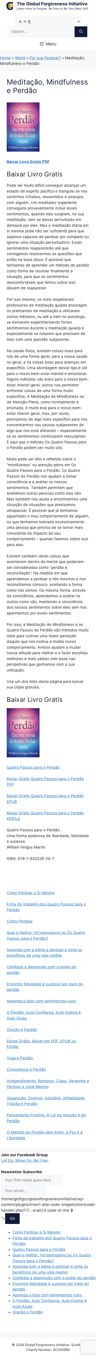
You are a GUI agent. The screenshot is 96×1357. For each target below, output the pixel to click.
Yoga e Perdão (20, 1058)
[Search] (81, 31)
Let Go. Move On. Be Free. (25, 1160)
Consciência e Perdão (26, 1069)
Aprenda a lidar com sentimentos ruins (41, 1001)
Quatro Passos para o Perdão (33, 767)
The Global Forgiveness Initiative (52, 3)
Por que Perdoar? (45, 58)
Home (5, 58)
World (20, 58)
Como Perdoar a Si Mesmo (31, 893)
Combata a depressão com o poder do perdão (54, 1278)
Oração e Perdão (22, 1029)
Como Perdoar (20, 921)
